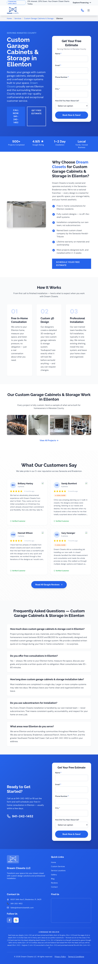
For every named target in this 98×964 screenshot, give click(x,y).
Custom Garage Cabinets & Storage (39, 18)
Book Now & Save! (72, 115)
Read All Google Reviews (47, 584)
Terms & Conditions (76, 956)
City (57, 89)
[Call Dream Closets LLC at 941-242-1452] (82, 10)
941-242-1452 (22, 816)
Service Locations (58, 870)
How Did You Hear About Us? (67, 101)
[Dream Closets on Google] (16, 920)
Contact (54, 887)
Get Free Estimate (36, 112)
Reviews (54, 883)
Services (17, 18)
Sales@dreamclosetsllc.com (22, 907)
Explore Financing (81, 2)
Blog (52, 879)
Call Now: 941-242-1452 (16, 116)
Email (58, 65)
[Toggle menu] (88, 10)
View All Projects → (49, 440)
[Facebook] (9, 920)
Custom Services (58, 866)
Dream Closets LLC (19, 868)
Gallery (54, 874)
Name (58, 53)
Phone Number (62, 77)
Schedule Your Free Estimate (68, 264)
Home (9, 18)
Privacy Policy (60, 956)
